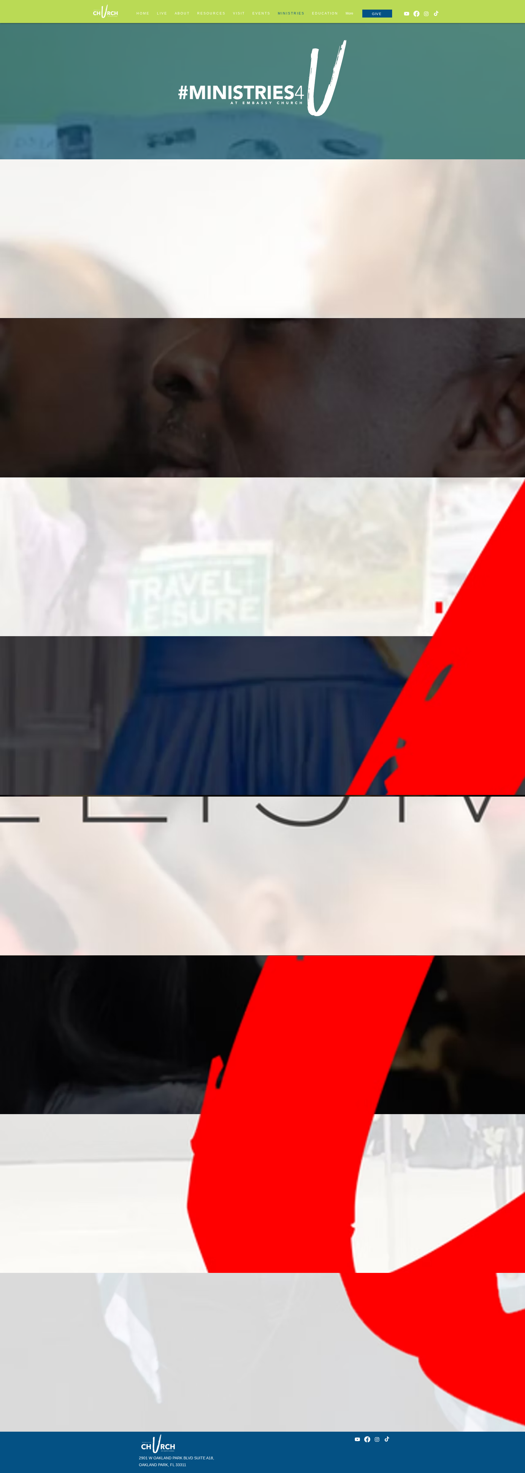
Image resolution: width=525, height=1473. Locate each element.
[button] (325, 13)
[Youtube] (407, 14)
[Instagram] (426, 14)
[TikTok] (436, 14)
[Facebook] (416, 14)
